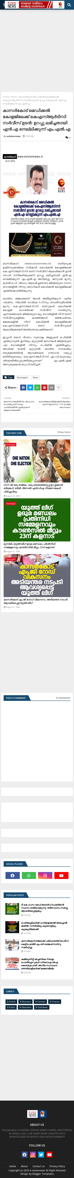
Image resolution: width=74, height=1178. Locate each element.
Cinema (55, 1001)
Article (12, 1001)
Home (6, 96)
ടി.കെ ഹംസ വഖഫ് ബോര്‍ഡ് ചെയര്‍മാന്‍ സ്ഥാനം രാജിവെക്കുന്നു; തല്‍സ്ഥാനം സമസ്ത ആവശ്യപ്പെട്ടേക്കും (44, 907)
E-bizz (12, 1007)
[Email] (51, 387)
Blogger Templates (43, 1173)
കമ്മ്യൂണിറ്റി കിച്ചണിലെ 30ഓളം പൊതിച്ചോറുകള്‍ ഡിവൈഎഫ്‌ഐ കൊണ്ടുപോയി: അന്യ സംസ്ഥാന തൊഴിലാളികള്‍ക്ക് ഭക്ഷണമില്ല (39, 964)
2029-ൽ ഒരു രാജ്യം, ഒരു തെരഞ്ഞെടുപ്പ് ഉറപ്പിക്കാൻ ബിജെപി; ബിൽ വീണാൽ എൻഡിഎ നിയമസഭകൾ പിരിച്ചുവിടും (33, 488)
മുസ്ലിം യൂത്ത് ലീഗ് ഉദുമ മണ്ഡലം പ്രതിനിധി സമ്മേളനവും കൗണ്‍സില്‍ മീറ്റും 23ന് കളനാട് (29, 545)
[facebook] (12, 875)
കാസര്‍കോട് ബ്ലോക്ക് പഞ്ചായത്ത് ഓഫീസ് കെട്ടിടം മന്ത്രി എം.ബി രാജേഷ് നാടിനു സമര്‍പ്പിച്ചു (45, 944)
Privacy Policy (57, 1166)
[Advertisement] (37, 49)
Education (26, 1007)
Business (26, 1001)
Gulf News (43, 1007)
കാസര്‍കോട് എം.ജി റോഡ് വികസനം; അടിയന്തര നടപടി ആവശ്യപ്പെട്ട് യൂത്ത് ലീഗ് (35, 601)
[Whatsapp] (37, 387)
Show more (63, 432)
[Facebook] (23, 387)
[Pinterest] (44, 387)
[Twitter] (30, 387)
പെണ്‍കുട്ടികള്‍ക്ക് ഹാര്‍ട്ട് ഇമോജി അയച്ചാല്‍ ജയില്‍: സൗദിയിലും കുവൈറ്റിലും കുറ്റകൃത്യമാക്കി (44, 925)
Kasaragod (22, 377)
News (14, 96)
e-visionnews (37, 1170)
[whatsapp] (29, 875)
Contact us (39, 1166)
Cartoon (41, 1001)
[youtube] (61, 875)
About (24, 1166)
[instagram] (45, 875)
